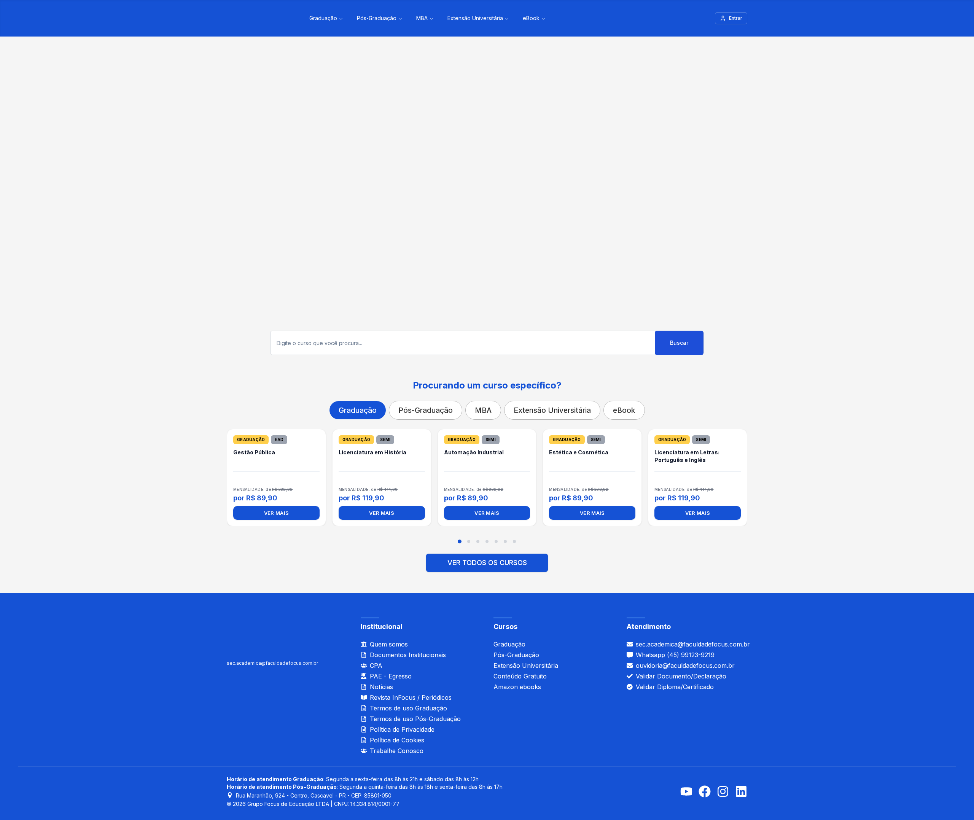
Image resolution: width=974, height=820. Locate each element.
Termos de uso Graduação (408, 708)
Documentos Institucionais (408, 655)
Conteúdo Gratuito (520, 676)
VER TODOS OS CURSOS (487, 563)
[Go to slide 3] (478, 541)
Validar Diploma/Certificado (675, 687)
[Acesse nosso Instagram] (723, 791)
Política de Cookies (397, 740)
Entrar (735, 18)
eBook (531, 18)
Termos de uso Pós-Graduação (415, 719)
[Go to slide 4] (487, 541)
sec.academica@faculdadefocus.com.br (272, 663)
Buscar (679, 342)
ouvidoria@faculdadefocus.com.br (685, 665)
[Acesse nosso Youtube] (686, 791)
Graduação (323, 18)
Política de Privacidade (402, 729)
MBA (422, 18)
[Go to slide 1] (460, 541)
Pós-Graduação (376, 18)
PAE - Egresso (391, 676)
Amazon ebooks (517, 687)
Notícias (381, 687)
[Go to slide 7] (514, 541)
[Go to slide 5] (496, 541)
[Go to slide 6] (505, 541)
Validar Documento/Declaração (681, 676)
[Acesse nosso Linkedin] (741, 791)
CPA (376, 665)
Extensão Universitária (475, 18)
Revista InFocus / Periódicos (411, 697)
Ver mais (276, 513)
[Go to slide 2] (469, 541)
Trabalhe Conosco (396, 751)
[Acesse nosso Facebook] (705, 791)
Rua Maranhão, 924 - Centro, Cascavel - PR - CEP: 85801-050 (314, 795)
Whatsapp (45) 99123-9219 (675, 655)
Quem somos (389, 644)
